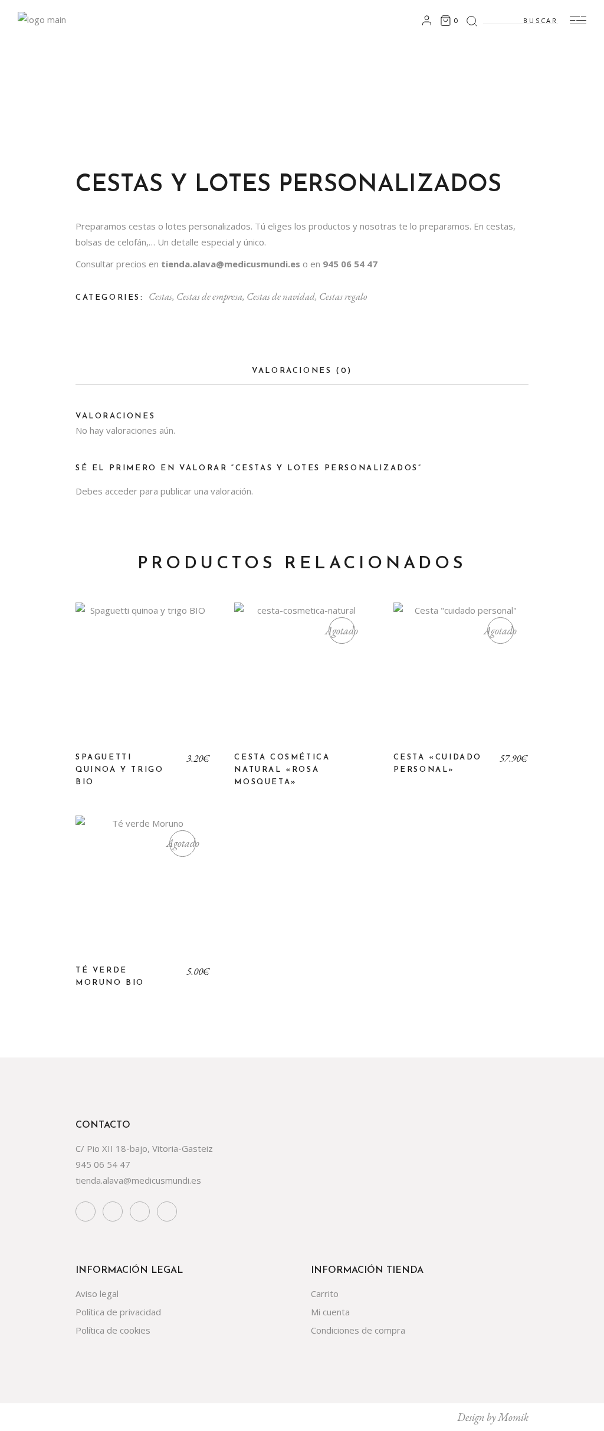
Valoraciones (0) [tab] (302, 371)
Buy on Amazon (143, 679)
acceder (121, 491)
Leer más (302, 679)
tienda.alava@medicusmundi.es (138, 1180)
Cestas (160, 296)
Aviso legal (97, 1293)
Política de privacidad (118, 1312)
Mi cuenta (330, 1312)
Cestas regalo (343, 296)
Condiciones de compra (358, 1330)
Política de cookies (113, 1330)
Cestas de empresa (209, 296)
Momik (513, 1417)
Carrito (325, 1293)
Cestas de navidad (281, 296)
